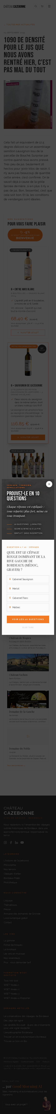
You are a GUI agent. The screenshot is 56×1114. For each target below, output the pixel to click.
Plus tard (28, 627)
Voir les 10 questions (28, 619)
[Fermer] (49, 484)
